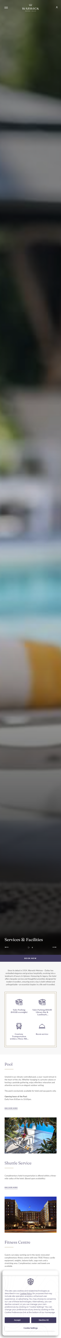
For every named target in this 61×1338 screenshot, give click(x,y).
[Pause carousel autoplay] (32, 947)
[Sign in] (55, 7)
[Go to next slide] (54, 947)
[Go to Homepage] (30, 7)
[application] (30, 1303)
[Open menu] (6, 7)
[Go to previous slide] (7, 947)
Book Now (30, 958)
